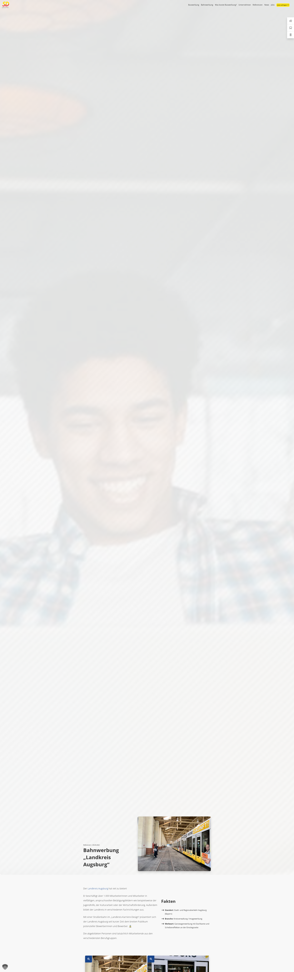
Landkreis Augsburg (98, 888)
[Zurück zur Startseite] (290, 20)
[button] (5, 967)
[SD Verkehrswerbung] (5, 5)
